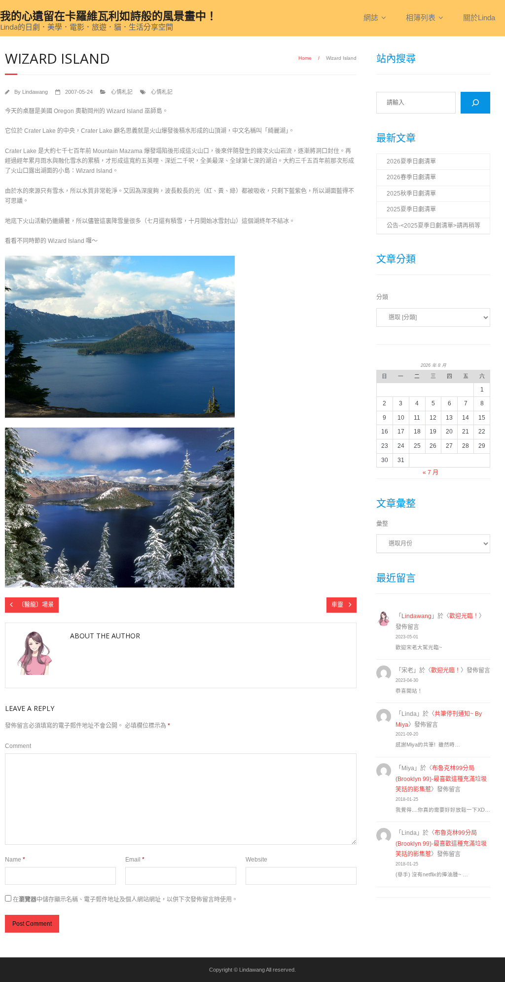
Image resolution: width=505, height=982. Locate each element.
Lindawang (35, 92)
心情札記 (122, 92)
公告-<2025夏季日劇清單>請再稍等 (433, 225)
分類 (382, 297)
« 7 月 (430, 472)
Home (305, 58)
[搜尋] (475, 103)
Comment (18, 746)
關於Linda (479, 17)
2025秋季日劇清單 (411, 193)
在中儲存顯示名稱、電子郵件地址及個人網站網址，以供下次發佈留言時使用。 (125, 899)
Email (134, 859)
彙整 (382, 523)
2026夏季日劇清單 (411, 161)
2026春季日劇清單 (411, 177)
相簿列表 (420, 17)
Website (256, 859)
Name (15, 859)
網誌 (370, 17)
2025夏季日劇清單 (411, 209)
